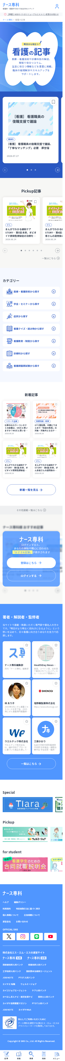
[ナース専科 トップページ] (12, 893)
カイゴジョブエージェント (15, 990)
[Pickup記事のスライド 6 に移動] (41, 250)
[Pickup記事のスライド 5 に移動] (37, 250)
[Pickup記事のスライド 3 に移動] (29, 250)
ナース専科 (7, 19)
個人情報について (11, 915)
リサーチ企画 (11, 421)
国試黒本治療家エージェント (39, 971)
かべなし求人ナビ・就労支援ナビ (18, 997)
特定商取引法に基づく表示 (28, 908)
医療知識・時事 (42, 421)
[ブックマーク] (53, 102)
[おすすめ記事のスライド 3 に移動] (35, 170)
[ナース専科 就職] (36, 957)
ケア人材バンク (39, 990)
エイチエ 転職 (9, 984)
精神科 (11, 139)
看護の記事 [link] (20, 19)
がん (8, 224)
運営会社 (7, 921)
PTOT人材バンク (26, 977)
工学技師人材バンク (12, 971)
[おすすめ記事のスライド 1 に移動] (27, 170)
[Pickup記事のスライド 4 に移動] (33, 250)
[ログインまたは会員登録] (57, 6)
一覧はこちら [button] (29, 764)
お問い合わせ (22, 921)
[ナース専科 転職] (12, 957)
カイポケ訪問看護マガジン (15, 1003)
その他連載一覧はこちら (29, 510)
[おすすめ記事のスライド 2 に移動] (31, 170)
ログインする (29, 576)
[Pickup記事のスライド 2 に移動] (25, 250)
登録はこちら (29, 563)
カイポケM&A (24, 1009)
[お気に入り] (27, 645)
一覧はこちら (49, 258)
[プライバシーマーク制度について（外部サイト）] (10, 1022)
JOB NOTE (8, 977)
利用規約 (7, 908)
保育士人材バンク (46, 997)
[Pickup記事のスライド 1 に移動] (21, 250)
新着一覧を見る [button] (29, 490)
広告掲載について (32, 915)
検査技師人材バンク (37, 964)
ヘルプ (6, 902)
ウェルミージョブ (28, 984)
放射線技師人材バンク (13, 964)
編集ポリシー (20, 902)
